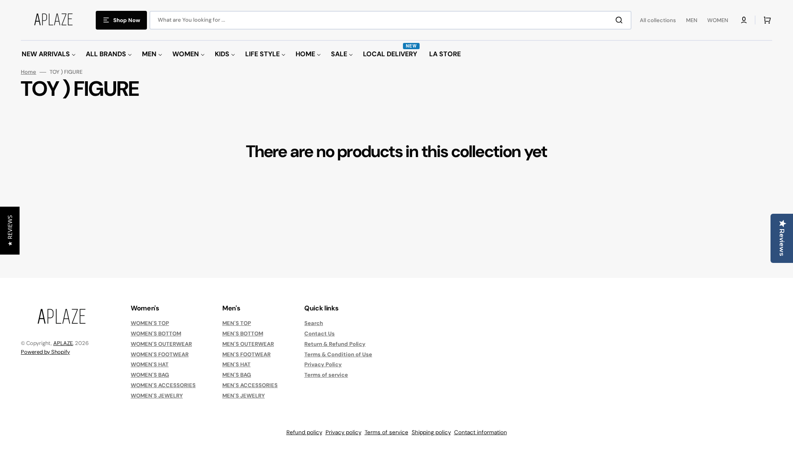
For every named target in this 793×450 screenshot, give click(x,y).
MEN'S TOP (236, 323)
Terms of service (326, 374)
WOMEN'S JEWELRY (157, 395)
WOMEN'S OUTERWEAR (161, 344)
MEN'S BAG (236, 374)
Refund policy (304, 432)
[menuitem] (49, 54)
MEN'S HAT (236, 364)
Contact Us (319, 333)
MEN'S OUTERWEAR (248, 344)
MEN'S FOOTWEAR (246, 354)
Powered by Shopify (45, 351)
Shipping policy (431, 432)
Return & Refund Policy (334, 344)
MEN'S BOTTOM (242, 333)
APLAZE (63, 343)
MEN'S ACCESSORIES (250, 385)
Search (313, 323)
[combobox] (390, 20)
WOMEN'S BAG (150, 374)
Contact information (480, 432)
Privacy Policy (323, 364)
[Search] (620, 20)
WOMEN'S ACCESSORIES (163, 385)
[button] (744, 20)
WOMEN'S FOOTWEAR (160, 354)
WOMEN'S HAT (150, 364)
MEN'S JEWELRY (243, 395)
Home (28, 72)
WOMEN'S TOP (150, 323)
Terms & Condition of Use (338, 354)
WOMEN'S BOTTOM (156, 333)
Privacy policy (343, 432)
